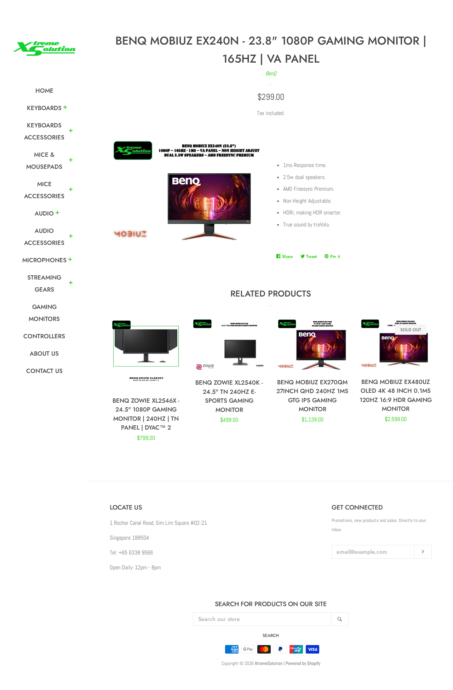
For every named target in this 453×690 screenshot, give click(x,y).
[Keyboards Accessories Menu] (70, 132)
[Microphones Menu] (70, 260)
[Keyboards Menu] (65, 108)
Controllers (44, 336)
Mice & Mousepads (44, 160)
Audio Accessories (44, 236)
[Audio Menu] (57, 214)
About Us (44, 353)
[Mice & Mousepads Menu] (70, 161)
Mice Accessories (44, 190)
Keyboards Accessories (44, 131)
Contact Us (44, 371)
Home (44, 90)
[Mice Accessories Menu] (70, 190)
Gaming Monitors (44, 313)
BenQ (270, 73)
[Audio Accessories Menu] (70, 237)
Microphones (44, 260)
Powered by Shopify (303, 663)
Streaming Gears (44, 283)
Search (271, 635)
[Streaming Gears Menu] (70, 284)
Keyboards (44, 108)
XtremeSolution (268, 663)
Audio (44, 213)
